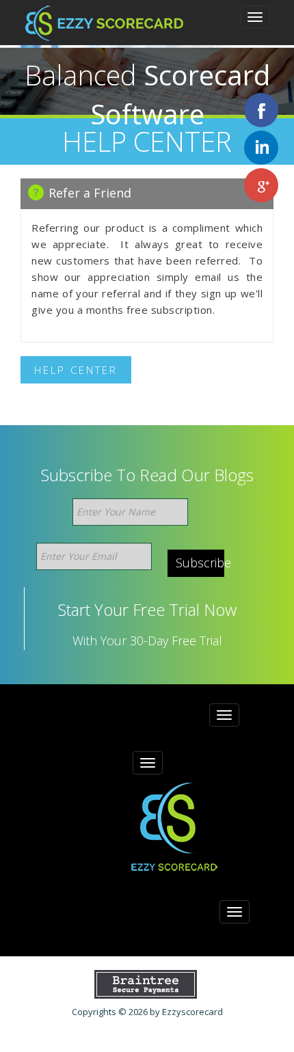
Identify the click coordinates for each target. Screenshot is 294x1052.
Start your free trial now (147, 610)
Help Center (76, 370)
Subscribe (200, 562)
